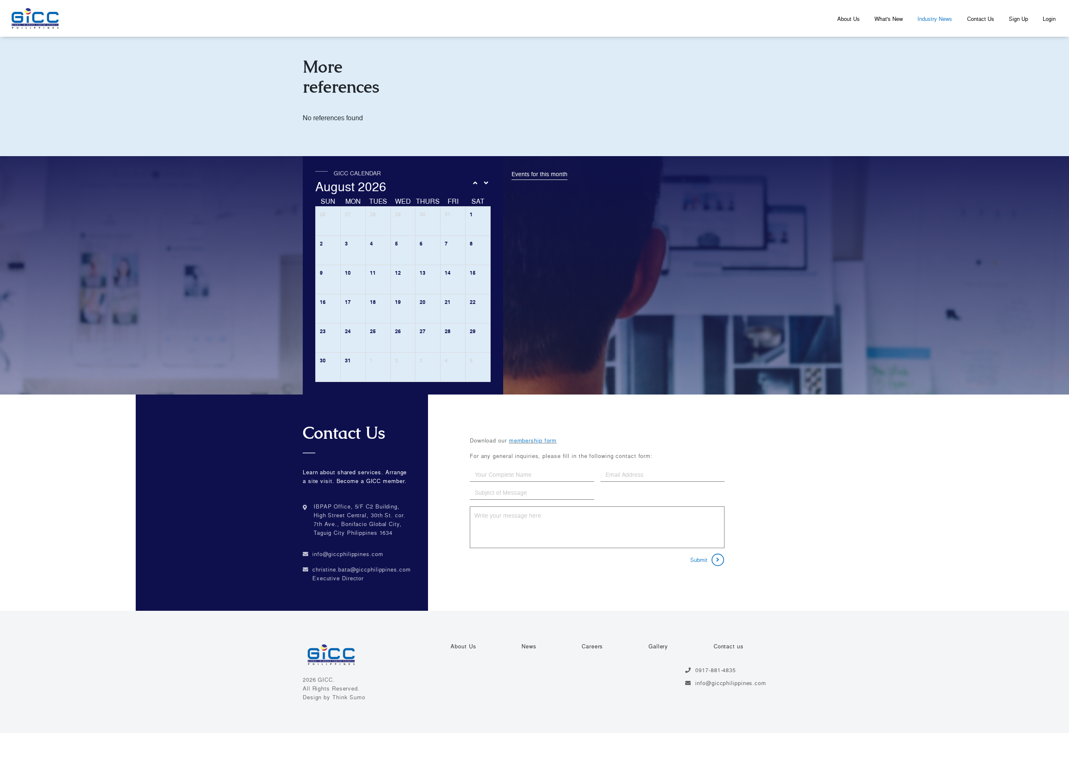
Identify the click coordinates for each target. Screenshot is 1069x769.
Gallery (658, 646)
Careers (592, 646)
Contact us (729, 646)
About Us (848, 19)
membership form (533, 440)
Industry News (934, 19)
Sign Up (1018, 19)
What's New (888, 19)
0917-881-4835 (715, 670)
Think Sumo (348, 697)
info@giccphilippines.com (347, 554)
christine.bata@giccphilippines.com (361, 569)
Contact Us (980, 19)
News (529, 646)
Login (1049, 19)
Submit (698, 560)
